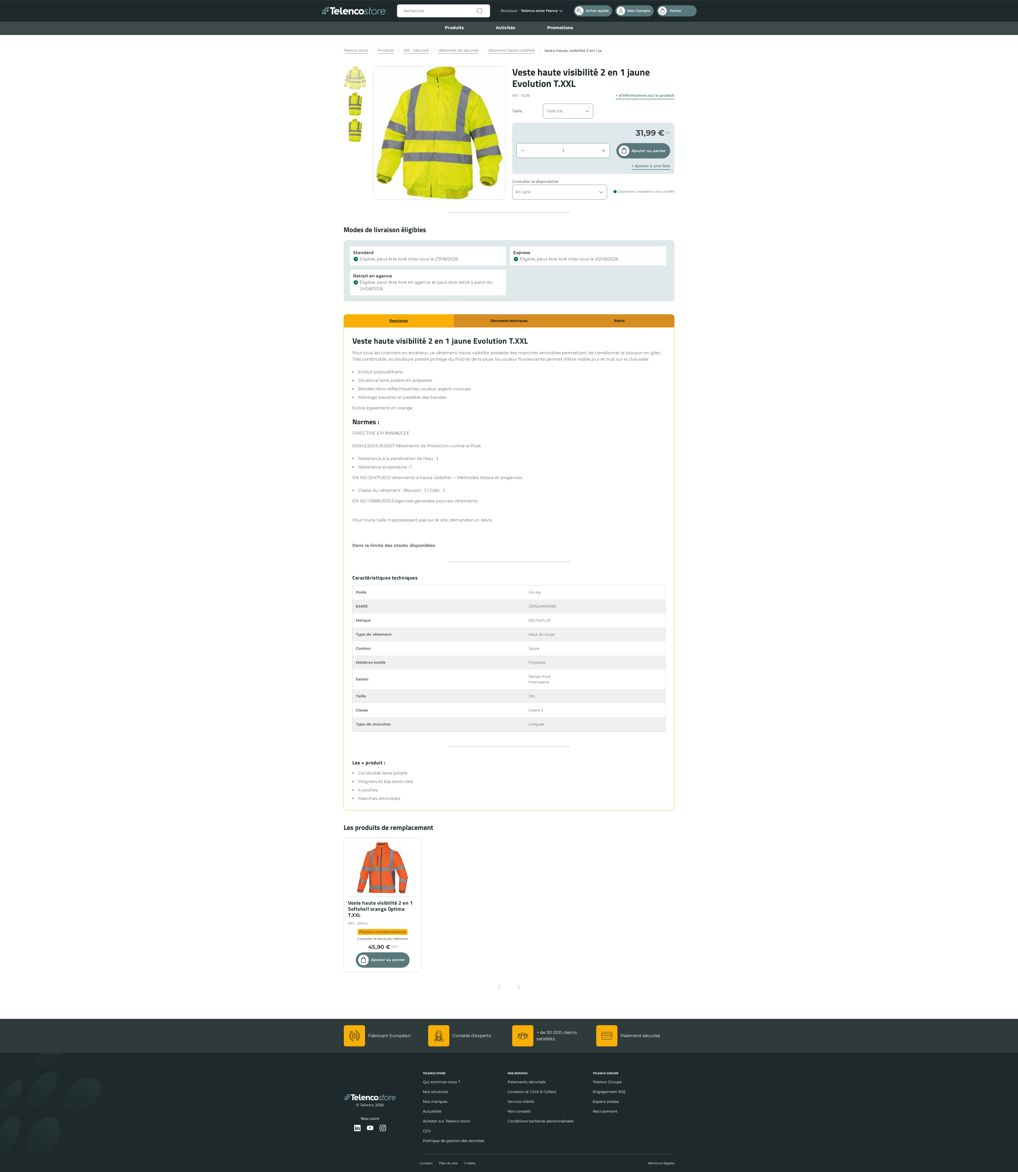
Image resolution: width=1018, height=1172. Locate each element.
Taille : (518, 111)
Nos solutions (435, 1091)
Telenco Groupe (607, 1082)
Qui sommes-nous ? (441, 1082)
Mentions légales (661, 1163)
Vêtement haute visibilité (511, 50)
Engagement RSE (609, 1091)
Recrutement (605, 1111)
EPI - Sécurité (416, 50)
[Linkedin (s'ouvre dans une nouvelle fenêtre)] (357, 1128)
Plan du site (448, 1163)
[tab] (399, 320)
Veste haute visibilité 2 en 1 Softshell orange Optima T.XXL (380, 909)
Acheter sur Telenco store (446, 1121)
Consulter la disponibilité (535, 181)
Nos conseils (519, 1111)
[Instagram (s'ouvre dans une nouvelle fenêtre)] (383, 1128)
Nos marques (435, 1101)
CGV (427, 1131)
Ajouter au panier (648, 150)
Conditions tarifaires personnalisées (541, 1121)
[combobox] (443, 10)
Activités (505, 27)
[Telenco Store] (353, 11)
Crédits (469, 1163)
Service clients (521, 1101)
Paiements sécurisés (527, 1082)
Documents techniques (509, 320)
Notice (619, 320)
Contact (426, 1163)
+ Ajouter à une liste (650, 166)
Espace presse (606, 1101)
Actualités (432, 1111)
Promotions (560, 27)
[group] (355, 77)
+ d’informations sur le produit (645, 95)
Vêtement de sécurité (458, 50)
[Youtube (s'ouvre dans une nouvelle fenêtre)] (370, 1128)
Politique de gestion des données (453, 1140)
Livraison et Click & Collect (532, 1091)
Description (398, 320)
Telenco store (356, 50)
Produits (454, 27)
